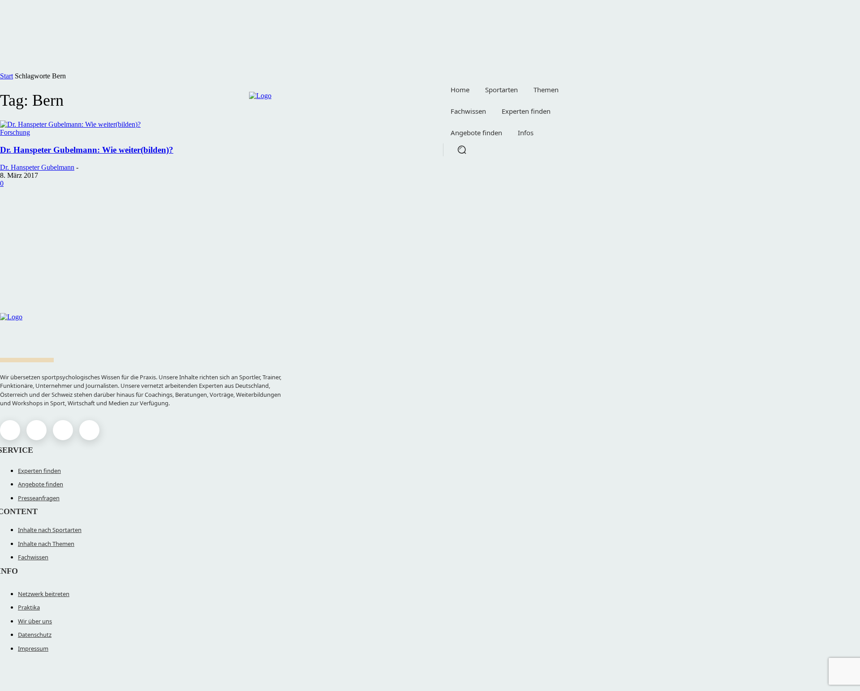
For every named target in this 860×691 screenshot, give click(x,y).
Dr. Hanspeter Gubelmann (37, 167)
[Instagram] (36, 430)
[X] (63, 430)
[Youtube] (89, 430)
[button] (462, 150)
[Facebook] (10, 430)
